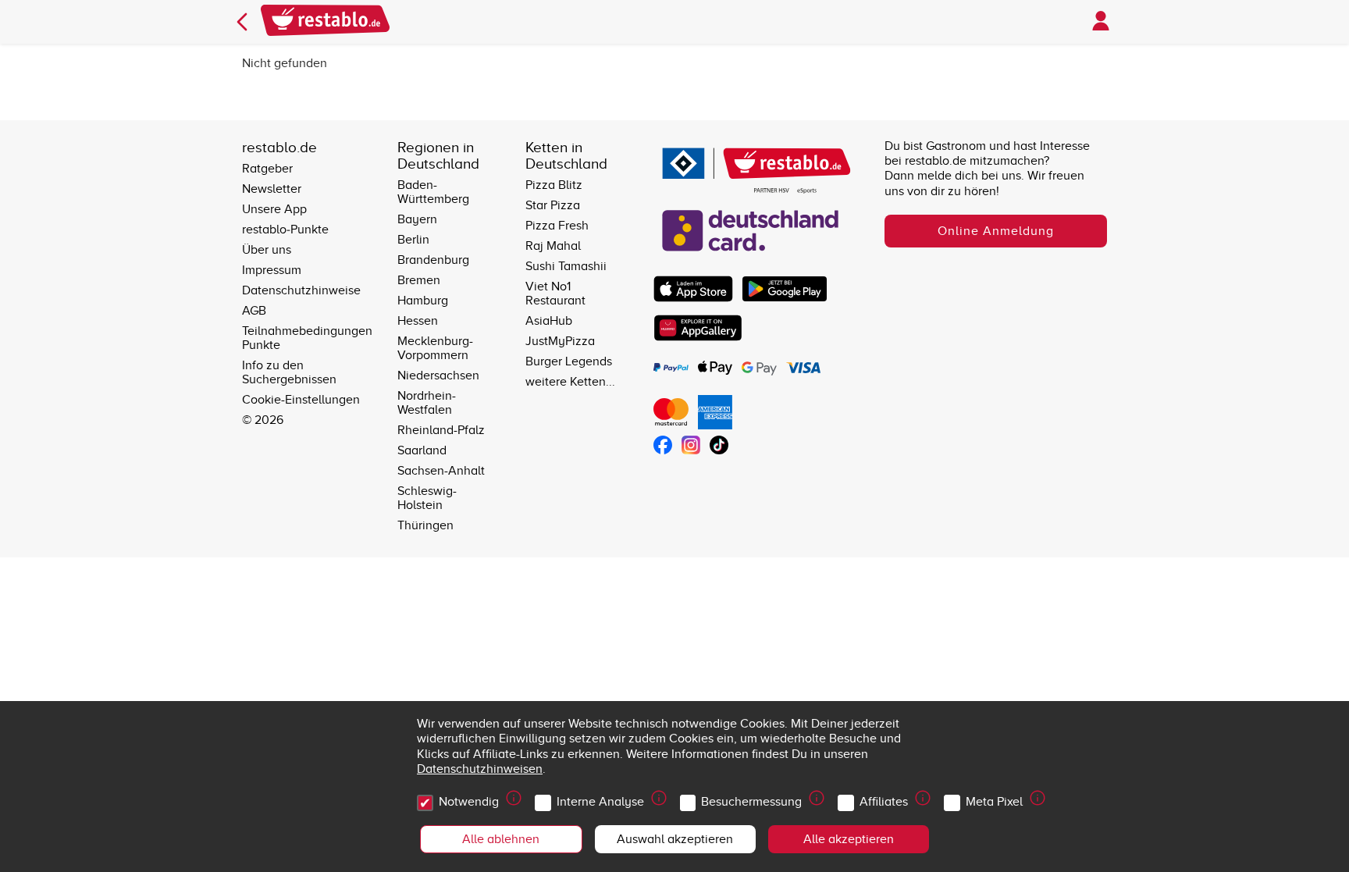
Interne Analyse (600, 802)
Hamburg (422, 301)
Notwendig (469, 802)
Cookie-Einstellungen (301, 400)
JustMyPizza (560, 341)
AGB (254, 311)
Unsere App (274, 209)
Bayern (417, 219)
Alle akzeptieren (848, 839)
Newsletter (271, 189)
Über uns (266, 250)
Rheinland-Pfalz (441, 430)
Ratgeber (267, 169)
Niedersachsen (438, 375)
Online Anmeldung (996, 231)
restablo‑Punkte (285, 229)
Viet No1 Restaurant (555, 293)
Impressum (271, 270)
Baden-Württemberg (433, 192)
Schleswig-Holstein (427, 498)
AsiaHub (548, 321)
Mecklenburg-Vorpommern (435, 348)
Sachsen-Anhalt (441, 471)
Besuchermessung (751, 802)
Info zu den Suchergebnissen (289, 372)
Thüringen (425, 525)
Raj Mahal (553, 246)
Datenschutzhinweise (301, 290)
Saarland (422, 450)
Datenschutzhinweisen (480, 769)
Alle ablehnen (500, 839)
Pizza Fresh (557, 226)
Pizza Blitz (553, 185)
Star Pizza (552, 205)
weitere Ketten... (570, 382)
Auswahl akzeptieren (675, 839)
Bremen (418, 280)
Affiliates (884, 802)
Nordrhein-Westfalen (426, 403)
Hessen (417, 321)
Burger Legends (568, 361)
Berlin (413, 240)
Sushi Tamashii (566, 266)
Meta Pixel (994, 802)
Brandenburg (433, 260)
